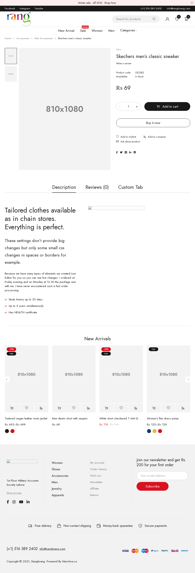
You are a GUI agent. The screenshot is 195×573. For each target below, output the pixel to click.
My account (97, 463)
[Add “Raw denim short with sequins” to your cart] (59, 408)
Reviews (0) (97, 187)
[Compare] (155, 137)
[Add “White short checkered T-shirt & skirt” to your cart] (106, 408)
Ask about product (130, 141)
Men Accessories (43, 38)
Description (64, 187)
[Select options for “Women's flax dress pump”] (154, 408)
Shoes (56, 469)
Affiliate (94, 488)
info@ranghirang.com (178, 8)
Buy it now (153, 123)
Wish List (95, 476)
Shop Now (110, 3)
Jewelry (57, 488)
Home (8, 38)
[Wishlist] (126, 137)
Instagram (25, 8)
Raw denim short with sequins (70, 418)
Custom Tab (130, 187)
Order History (98, 469)
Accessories (23, 38)
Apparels (58, 495)
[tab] (64, 187)
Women (57, 462)
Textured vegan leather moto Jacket (26, 418)
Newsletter (96, 482)
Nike (118, 49)
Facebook (10, 8)
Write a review (123, 63)
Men (55, 482)
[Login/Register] (167, 19)
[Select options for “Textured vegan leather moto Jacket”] (12, 408)
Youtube (39, 8)
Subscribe (152, 486)
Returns (94, 495)
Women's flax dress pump (163, 418)
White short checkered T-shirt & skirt (121, 418)
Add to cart (170, 106)
